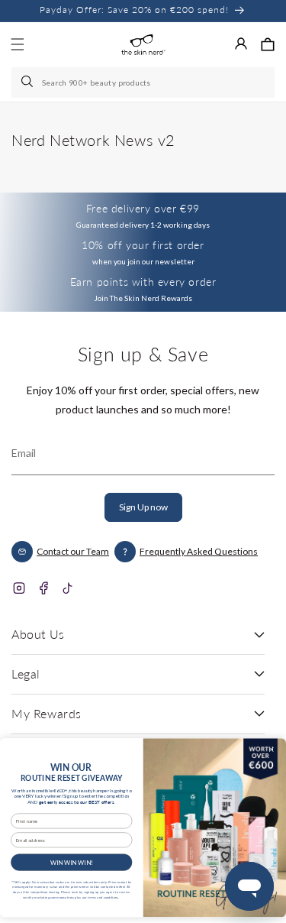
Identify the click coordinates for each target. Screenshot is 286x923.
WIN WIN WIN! (71, 861)
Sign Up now (143, 507)
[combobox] (143, 82)
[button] (268, 44)
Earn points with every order (143, 281)
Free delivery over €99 (143, 208)
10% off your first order (143, 244)
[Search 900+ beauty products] (28, 82)
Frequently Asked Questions (199, 551)
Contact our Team (73, 551)
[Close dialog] (271, 749)
